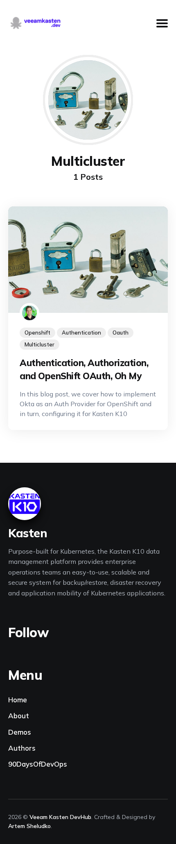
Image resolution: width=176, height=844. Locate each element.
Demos (19, 732)
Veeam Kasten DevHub (60, 817)
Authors (22, 748)
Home (17, 699)
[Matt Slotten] (29, 313)
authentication (81, 332)
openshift (37, 332)
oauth (121, 332)
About (18, 715)
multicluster (39, 344)
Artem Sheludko (29, 826)
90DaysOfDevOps (37, 764)
